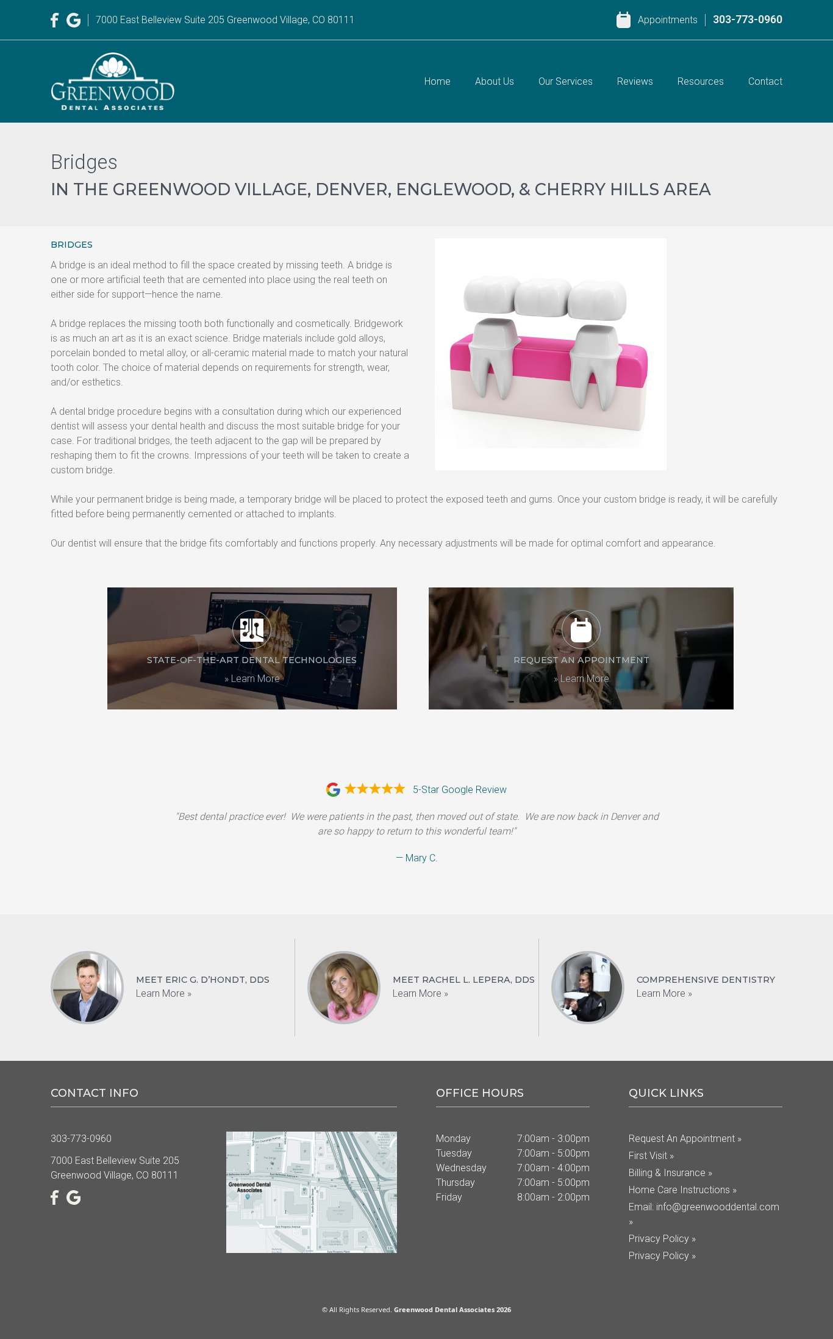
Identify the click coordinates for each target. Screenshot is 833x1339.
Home (437, 81)
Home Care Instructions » (683, 1190)
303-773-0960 (747, 19)
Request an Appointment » (685, 1138)
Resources (700, 81)
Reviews (635, 81)
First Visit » (651, 1155)
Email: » (704, 1214)
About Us (494, 81)
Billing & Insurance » (670, 1173)
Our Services (565, 81)
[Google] (73, 20)
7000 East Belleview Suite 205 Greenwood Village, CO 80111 (225, 20)
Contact (765, 81)
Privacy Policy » (662, 1238)
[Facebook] (55, 20)
